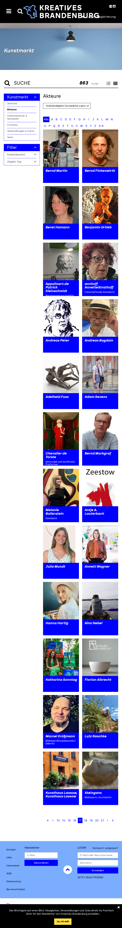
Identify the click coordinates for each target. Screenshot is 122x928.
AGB (8, 873)
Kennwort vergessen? (105, 848)
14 (63, 820)
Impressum (13, 865)
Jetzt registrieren (90, 877)
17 (80, 820)
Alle (46, 119)
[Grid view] (115, 84)
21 (102, 820)
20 (96, 820)
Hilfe (9, 857)
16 (74, 820)
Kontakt (11, 850)
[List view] (108, 84)
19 (91, 820)
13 (58, 820)
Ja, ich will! (63, 921)
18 (85, 820)
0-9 (101, 126)
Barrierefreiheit (15, 889)
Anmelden (98, 870)
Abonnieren (41, 863)
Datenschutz (13, 881)
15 (69, 820)
